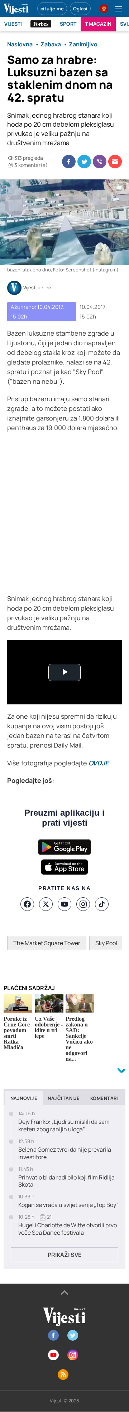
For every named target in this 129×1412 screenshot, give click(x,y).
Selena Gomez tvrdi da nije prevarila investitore (64, 1153)
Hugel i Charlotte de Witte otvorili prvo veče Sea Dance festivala (67, 1229)
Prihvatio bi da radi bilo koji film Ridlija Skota (66, 1181)
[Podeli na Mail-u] (115, 161)
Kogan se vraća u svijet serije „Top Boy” (68, 1205)
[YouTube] (64, 904)
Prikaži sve (64, 1255)
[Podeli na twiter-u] (84, 161)
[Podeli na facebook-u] (69, 161)
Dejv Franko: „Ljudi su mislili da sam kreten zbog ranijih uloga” (64, 1125)
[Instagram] (83, 904)
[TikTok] (102, 904)
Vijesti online (37, 288)
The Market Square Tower (46, 943)
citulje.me (52, 8)
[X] (46, 904)
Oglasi (80, 8)
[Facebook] (27, 904)
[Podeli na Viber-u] (99, 161)
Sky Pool (106, 943)
